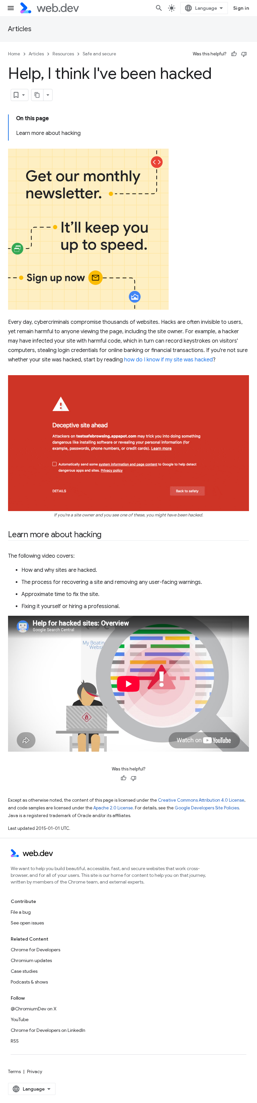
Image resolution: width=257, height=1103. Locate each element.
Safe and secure (99, 54)
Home (14, 54)
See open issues (27, 923)
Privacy (34, 1071)
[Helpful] (234, 54)
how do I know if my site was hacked (168, 359)
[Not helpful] (244, 54)
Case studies (24, 971)
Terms (14, 1071)
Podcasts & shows (29, 982)
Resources (63, 54)
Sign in (241, 8)
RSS (15, 1041)
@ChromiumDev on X (34, 1009)
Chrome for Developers (35, 950)
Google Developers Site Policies (207, 808)
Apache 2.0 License (113, 808)
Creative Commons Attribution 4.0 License (201, 800)
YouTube (19, 1019)
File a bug (21, 912)
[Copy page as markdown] (37, 95)
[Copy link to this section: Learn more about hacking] (107, 535)
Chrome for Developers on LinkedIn (48, 1030)
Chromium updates (31, 960)
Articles (19, 29)
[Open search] (159, 8)
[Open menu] (10, 8)
